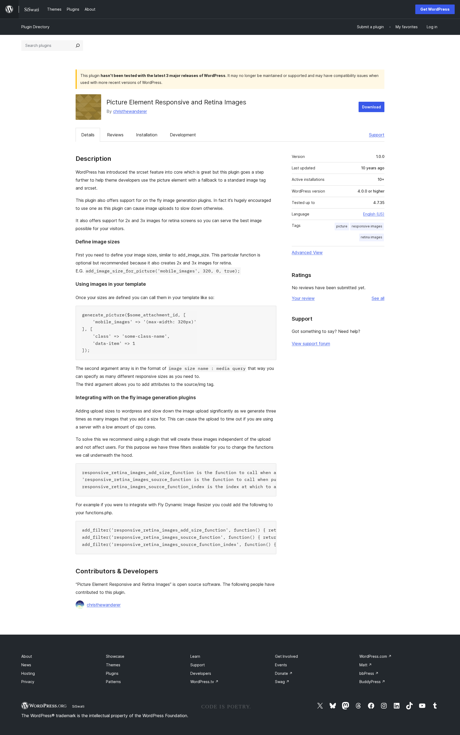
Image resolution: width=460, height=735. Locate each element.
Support (376, 134)
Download (371, 107)
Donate (284, 673)
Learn (195, 656)
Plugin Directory (35, 26)
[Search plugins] (77, 45)
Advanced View (307, 252)
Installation (146, 134)
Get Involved (286, 656)
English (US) (373, 214)
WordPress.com (375, 656)
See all (378, 298)
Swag (282, 681)
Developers (200, 673)
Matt (365, 665)
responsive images (367, 226)
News (26, 665)
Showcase (115, 656)
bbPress (369, 673)
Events (281, 665)
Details (88, 134)
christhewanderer (130, 111)
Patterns (113, 681)
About (26, 656)
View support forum (311, 343)
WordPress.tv (204, 681)
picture (341, 226)
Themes (113, 665)
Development (183, 134)
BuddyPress (372, 681)
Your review (303, 298)
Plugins (112, 673)
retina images (371, 237)
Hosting (28, 673)
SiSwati (78, 706)
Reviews (115, 134)
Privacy (27, 681)
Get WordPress (435, 9)
